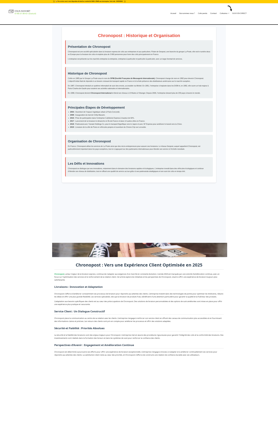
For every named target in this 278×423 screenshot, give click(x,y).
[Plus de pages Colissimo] (228, 13)
